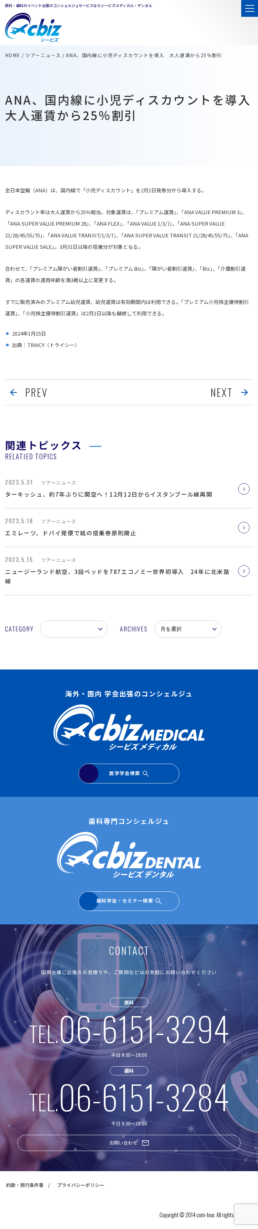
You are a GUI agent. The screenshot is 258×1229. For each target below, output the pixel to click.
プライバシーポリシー (80, 1185)
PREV (36, 392)
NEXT (222, 392)
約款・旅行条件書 (25, 1185)
